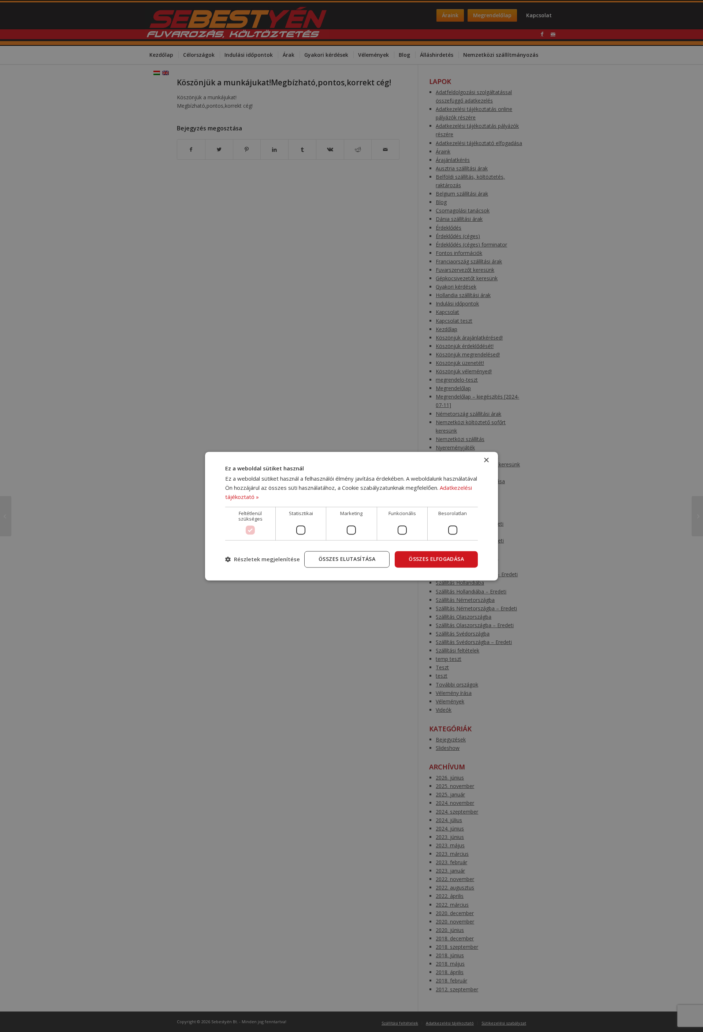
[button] (262, 559)
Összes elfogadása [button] (436, 558)
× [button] (486, 460)
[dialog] (351, 516)
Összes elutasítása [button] (347, 558)
